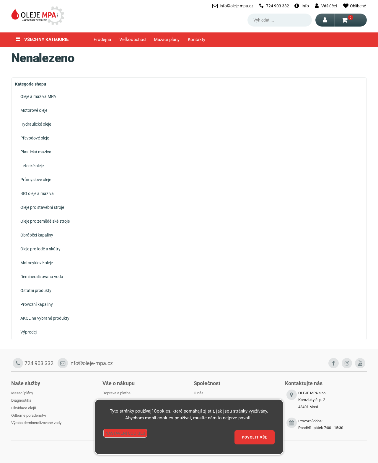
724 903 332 (277, 6)
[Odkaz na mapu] (291, 403)
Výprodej (28, 332)
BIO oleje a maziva (37, 193)
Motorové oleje (33, 110)
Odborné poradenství (28, 415)
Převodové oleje (34, 138)
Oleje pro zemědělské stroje (45, 221)
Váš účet (329, 6)
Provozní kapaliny (36, 304)
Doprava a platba (116, 393)
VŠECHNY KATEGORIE (42, 39)
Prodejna (102, 39)
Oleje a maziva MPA (38, 96)
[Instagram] (346, 363)
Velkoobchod (132, 39)
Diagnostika (21, 400)
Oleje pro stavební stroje (42, 207)
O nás (198, 393)
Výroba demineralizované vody (36, 423)
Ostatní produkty (35, 290)
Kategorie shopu (30, 84)
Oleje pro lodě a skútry (40, 249)
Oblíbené (358, 6)
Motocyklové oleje (36, 262)
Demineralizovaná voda (41, 276)
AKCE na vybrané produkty (44, 318)
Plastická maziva (35, 152)
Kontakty (196, 39)
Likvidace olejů (23, 408)
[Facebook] (333, 363)
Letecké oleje (32, 165)
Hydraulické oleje (35, 124)
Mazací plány (167, 39)
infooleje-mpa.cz (236, 6)
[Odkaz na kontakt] (291, 424)
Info (305, 6)
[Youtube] (360, 363)
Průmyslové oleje (35, 179)
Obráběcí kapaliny (36, 235)
